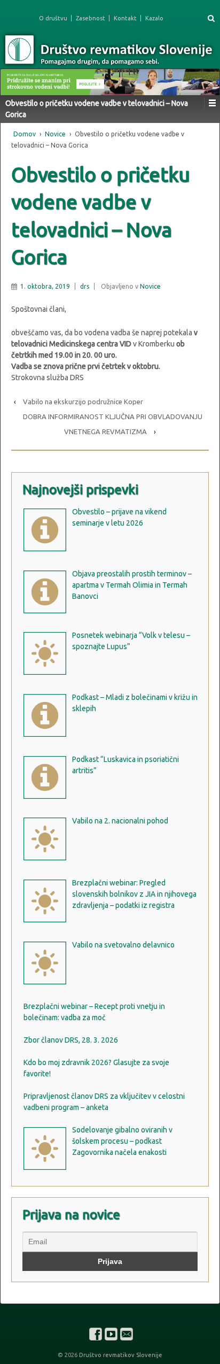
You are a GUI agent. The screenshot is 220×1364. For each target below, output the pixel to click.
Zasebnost (90, 18)
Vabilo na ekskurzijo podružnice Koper (83, 401)
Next (206, 80)
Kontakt (125, 18)
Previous (14, 80)
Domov (24, 133)
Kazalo (154, 18)
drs (84, 286)
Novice (55, 133)
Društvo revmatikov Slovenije (119, 1355)
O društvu (53, 18)
